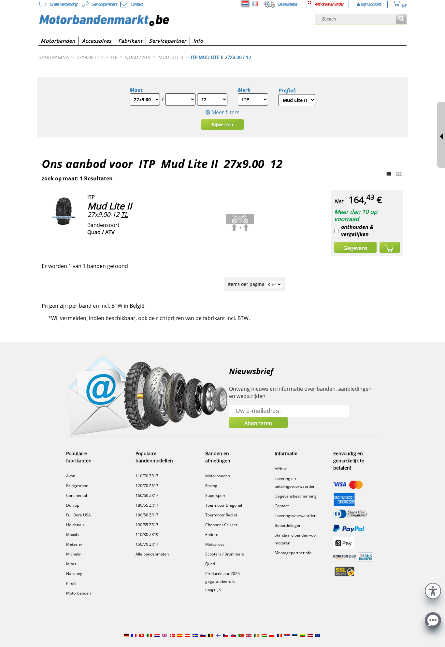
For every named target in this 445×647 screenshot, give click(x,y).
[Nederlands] (245, 3)
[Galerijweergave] (398, 174)
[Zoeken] (401, 19)
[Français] (255, 3)
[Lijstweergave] (388, 174)
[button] (433, 590)
